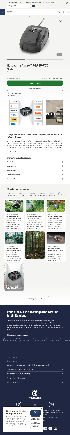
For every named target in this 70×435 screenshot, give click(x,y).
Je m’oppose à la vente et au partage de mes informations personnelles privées (35, 422)
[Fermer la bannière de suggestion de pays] (67, 3)
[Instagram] (35, 404)
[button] (60, 21)
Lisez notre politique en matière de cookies (17, 425)
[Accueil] (2, 12)
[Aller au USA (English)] (33, 6)
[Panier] (63, 12)
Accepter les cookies (35, 413)
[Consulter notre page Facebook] (18, 404)
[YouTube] (51, 404)
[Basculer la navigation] (68, 12)
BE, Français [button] (9, 12)
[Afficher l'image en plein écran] (35, 37)
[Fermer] (41, 408)
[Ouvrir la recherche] (59, 12)
